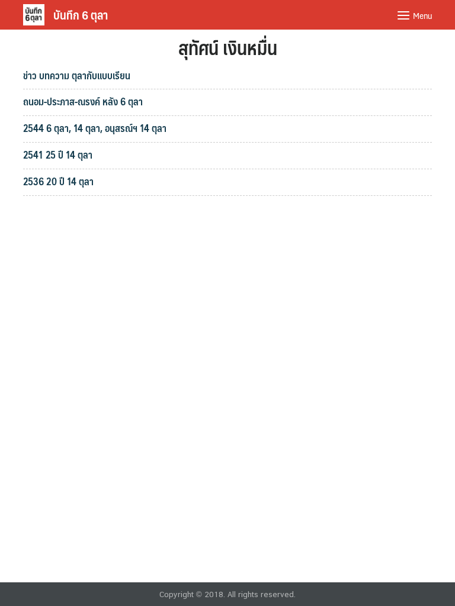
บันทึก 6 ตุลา (80, 15)
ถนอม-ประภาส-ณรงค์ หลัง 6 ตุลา (83, 101)
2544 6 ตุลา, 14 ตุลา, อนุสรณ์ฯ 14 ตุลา (94, 128)
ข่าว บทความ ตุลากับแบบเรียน (76, 75)
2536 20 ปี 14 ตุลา (58, 181)
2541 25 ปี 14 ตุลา (57, 154)
